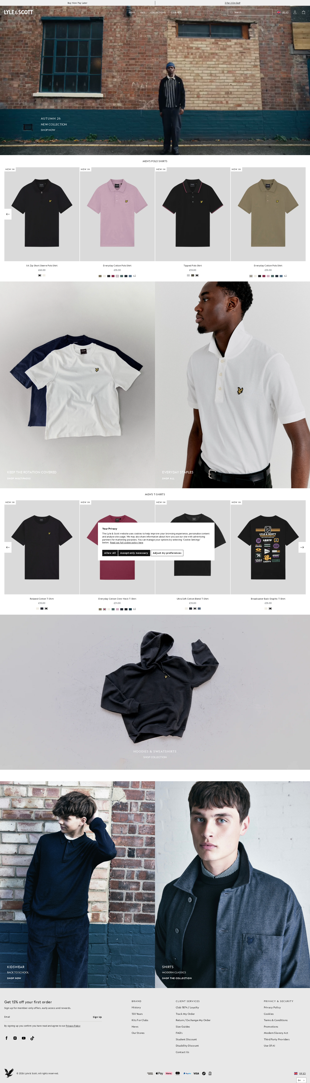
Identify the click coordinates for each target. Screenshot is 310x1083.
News (135, 1026)
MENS (132, 12)
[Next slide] (302, 214)
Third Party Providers (277, 1039)
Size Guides (183, 1026)
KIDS (142, 12)
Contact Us (182, 1052)
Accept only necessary (134, 552)
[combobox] (301, 1080)
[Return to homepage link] (18, 12)
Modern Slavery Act (276, 1032)
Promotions (271, 1026)
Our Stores (138, 1032)
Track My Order (185, 1013)
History (136, 1007)
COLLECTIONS (158, 12)
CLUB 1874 (176, 12)
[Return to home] (9, 1073)
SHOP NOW (14, 978)
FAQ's (179, 1032)
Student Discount (186, 1039)
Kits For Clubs (140, 1020)
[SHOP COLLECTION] (155, 692)
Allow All (110, 552)
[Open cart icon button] (303, 12)
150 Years (137, 1013)
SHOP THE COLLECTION (177, 978)
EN (299, 1080)
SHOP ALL (168, 478)
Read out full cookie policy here (126, 542)
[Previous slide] (7, 214)
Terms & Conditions (276, 1020)
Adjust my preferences (167, 552)
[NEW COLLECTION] (155, 77)
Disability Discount (187, 1045)
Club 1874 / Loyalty (187, 1007)
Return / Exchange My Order (193, 1020)
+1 (134, 275)
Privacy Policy (73, 1025)
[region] (156, 542)
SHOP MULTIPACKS (18, 478)
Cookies (269, 1013)
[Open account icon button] (295, 12)
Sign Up (97, 1017)
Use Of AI (269, 1045)
